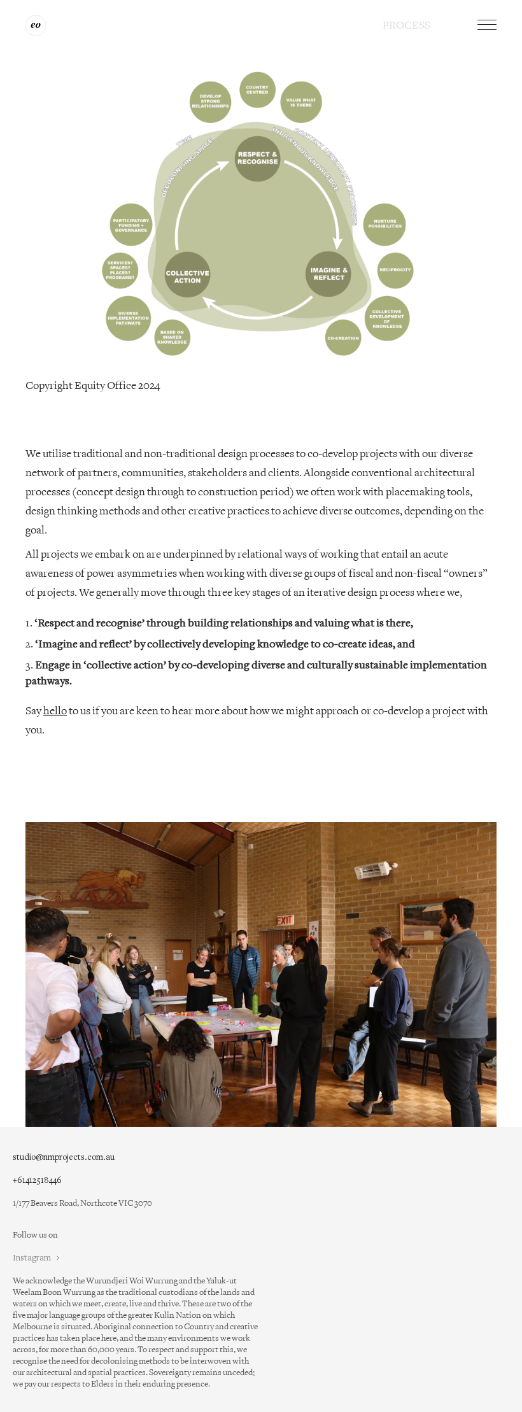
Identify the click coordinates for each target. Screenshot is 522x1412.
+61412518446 (37, 1180)
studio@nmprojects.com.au (64, 1158)
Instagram (32, 1258)
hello (55, 711)
